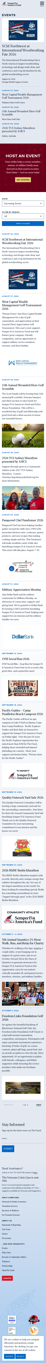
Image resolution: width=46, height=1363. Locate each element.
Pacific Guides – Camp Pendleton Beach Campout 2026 (22, 712)
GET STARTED (23, 180)
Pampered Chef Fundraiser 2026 (22, 520)
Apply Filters (23, 224)
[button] (42, 3)
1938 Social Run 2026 (15, 659)
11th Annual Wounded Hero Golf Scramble (23, 387)
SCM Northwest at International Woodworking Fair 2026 (22, 241)
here (35, 1172)
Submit (8, 1148)
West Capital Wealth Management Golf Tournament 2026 (22, 305)
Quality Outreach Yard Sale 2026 (22, 797)
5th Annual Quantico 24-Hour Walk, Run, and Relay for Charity (23, 941)
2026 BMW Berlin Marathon (20, 870)
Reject (20, 1356)
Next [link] (38, 1105)
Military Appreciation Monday (21, 590)
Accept (9, 1356)
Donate (7, 1278)
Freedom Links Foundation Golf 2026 (22, 1017)
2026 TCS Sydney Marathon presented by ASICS (19, 459)
